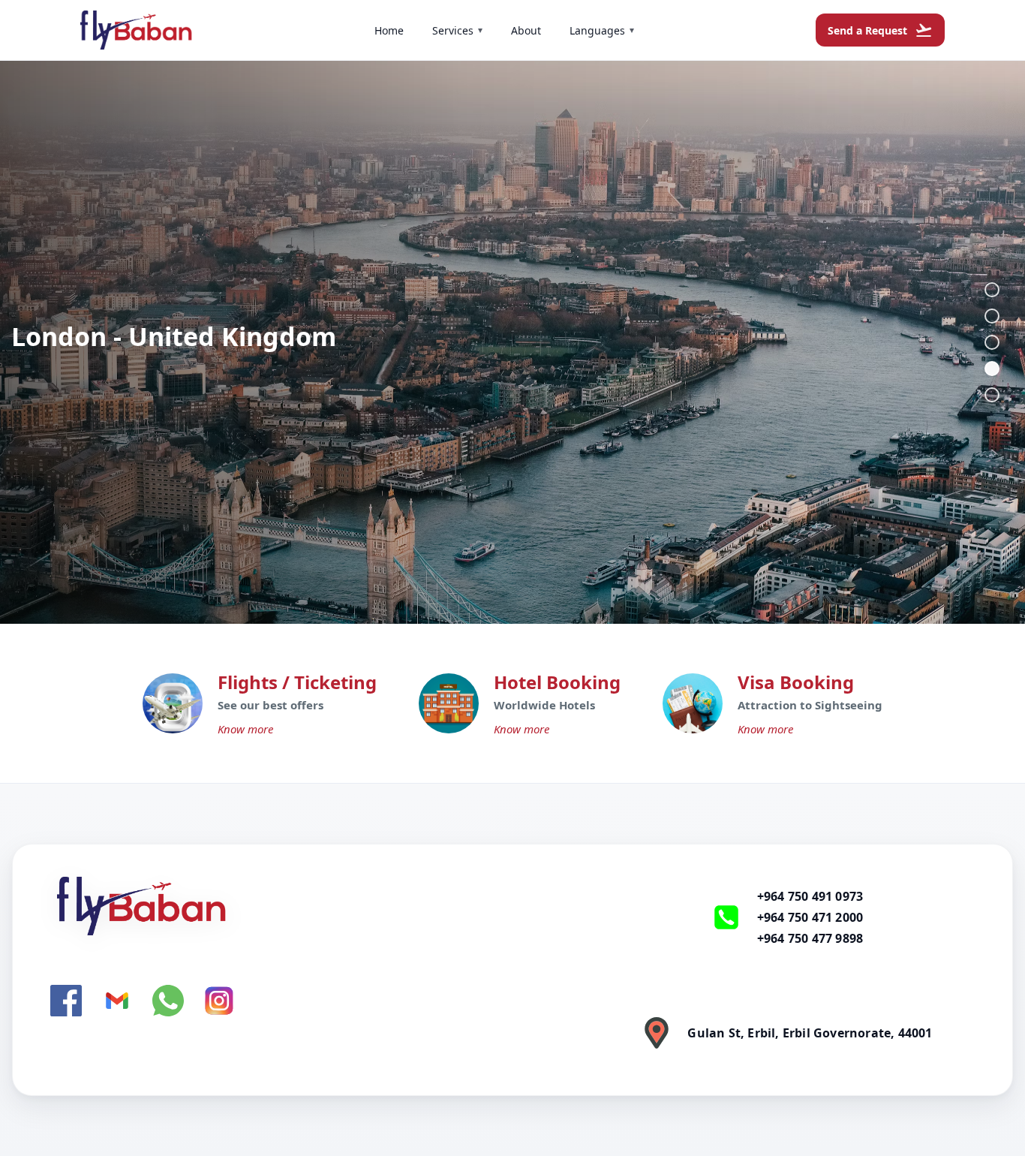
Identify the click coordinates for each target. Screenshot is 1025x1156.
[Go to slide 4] (991, 368)
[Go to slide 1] (991, 289)
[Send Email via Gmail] (117, 1000)
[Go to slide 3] (991, 342)
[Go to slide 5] (991, 394)
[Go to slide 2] (991, 316)
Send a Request (880, 30)
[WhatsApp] (168, 1000)
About (526, 30)
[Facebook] (66, 1000)
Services (457, 30)
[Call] (726, 917)
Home (389, 30)
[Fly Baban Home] (302, 906)
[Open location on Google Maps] (656, 1033)
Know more (245, 728)
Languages (602, 30)
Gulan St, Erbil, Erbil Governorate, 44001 (809, 1033)
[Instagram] (219, 1000)
